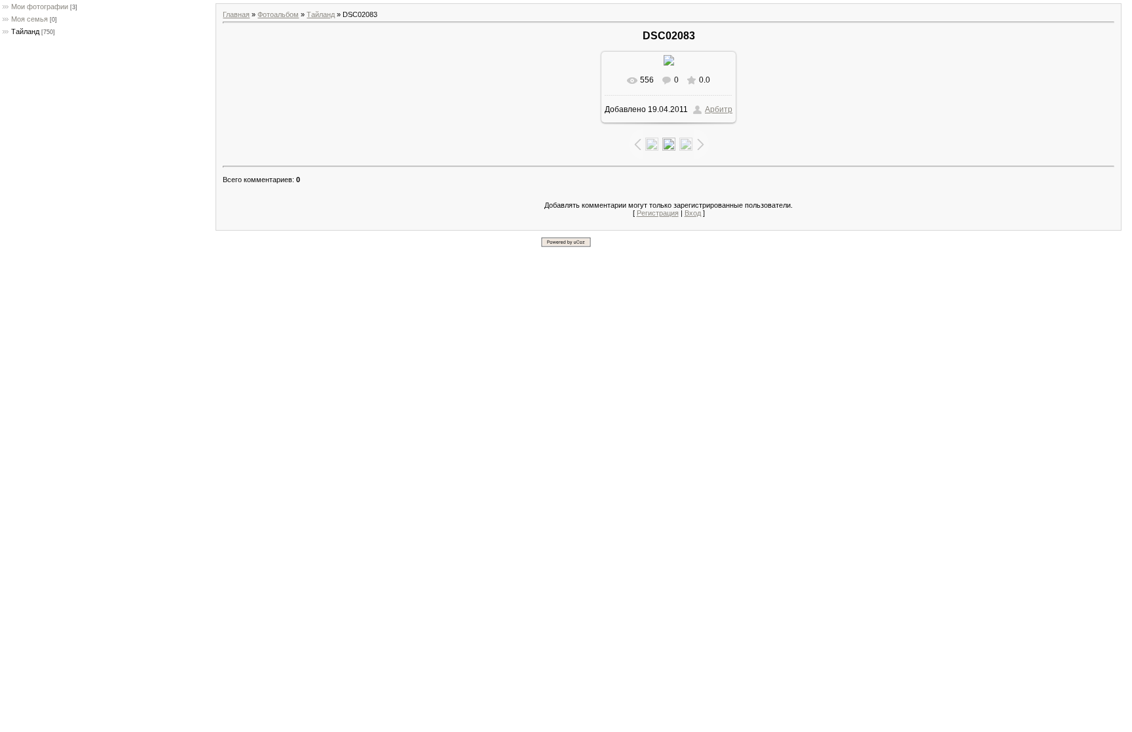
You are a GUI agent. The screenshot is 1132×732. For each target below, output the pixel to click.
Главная (236, 14)
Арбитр (718, 109)
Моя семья (29, 19)
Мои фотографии (39, 6)
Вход (693, 213)
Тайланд (25, 31)
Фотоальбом (278, 14)
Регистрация (658, 213)
